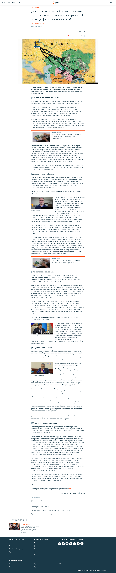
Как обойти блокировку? (16, 549)
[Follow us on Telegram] (70, 543)
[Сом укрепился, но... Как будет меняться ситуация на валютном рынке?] (41, 263)
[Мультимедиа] (111, 3)
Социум (36, 552)
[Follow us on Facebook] (66, 543)
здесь (71, 489)
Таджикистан (38, 564)
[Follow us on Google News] (78, 543)
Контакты (12, 546)
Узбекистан (62, 564)
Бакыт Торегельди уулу (37, 23)
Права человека (38, 555)
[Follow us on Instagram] (63, 543)
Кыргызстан (12, 567)
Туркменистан (25, 524)
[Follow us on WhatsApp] (74, 543)
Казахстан (12, 564)
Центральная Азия (39, 546)
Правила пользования (15, 552)
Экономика (35, 8)
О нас (10, 543)
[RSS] (81, 543)
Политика (36, 549)
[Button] (81, 31)
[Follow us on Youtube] (59, 543)
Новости (36, 543)
